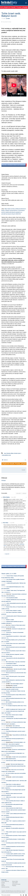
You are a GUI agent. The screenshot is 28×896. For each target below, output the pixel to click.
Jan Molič (8, 18)
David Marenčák (9, 685)
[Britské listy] (13, 165)
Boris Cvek (8, 594)
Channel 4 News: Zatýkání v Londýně (13, 610)
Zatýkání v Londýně (10, 619)
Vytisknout (5, 459)
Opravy (2, 884)
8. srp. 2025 (13, 497)
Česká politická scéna (6, 455)
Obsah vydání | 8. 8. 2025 (8, 573)
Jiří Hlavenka (8, 628)
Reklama (3, 885)
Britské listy (11, 3)
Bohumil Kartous (9, 669)
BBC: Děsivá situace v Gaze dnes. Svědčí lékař (15, 661)
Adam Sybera (9, 756)
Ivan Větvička (8, 749)
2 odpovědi (7, 553)
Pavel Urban (5, 522)
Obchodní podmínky (5, 887)
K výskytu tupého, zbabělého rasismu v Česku (15, 853)
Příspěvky (14, 885)
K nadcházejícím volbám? (11, 663)
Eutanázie (15, 685)
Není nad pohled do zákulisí (12, 597)
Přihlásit (3, 480)
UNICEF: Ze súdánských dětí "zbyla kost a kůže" (16, 709)
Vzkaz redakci (15, 882)
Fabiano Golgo (9, 687)
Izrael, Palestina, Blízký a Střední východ (12, 453)
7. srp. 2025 (12, 522)
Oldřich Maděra (6, 497)
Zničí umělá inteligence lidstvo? (16, 683)
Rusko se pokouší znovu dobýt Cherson (14, 808)
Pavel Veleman (9, 725)
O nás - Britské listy (5, 881)
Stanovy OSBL (15, 881)
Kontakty (3, 882)
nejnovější (18, 493)
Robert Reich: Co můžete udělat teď (13, 784)
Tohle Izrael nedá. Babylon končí (16, 764)
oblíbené (24, 493)
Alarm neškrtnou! (16, 725)
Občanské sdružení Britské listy (15, 890)
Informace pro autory (16, 884)
